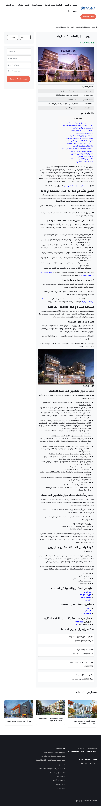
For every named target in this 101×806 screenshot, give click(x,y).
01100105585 (79, 622)
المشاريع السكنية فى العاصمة (82, 146)
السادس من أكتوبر (71, 5)
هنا (76, 624)
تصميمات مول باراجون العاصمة (82, 128)
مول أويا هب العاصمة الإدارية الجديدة (19, 721)
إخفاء (72, 118)
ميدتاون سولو (86, 613)
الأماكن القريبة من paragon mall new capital (78, 125)
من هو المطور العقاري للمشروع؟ (82, 154)
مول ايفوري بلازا (85, 594)
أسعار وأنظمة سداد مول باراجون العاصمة (79, 138)
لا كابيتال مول (86, 597)
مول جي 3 (87, 600)
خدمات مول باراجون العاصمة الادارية (81, 136)
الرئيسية (94, 27)
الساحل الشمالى (23, 5)
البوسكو (88, 611)
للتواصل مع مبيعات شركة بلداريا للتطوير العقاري (77, 148)
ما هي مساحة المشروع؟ (84, 161)
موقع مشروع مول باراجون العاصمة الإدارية (79, 123)
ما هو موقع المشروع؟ (85, 156)
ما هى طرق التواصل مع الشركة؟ (82, 159)
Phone (12, 37)
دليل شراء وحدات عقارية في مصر (75, 186)
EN (69, 11)
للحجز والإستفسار (88, 16)
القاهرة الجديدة (37, 5)
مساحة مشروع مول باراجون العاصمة (81, 130)
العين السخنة (10, 5)
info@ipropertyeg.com (76, 751)
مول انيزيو (87, 592)
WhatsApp (24, 37)
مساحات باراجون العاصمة (84, 133)
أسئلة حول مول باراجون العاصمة (82, 151)
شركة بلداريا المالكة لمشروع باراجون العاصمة (79, 141)
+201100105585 (91, 751)
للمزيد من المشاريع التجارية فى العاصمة (80, 143)
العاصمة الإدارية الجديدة (53, 5)
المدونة (75, 11)
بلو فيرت (88, 608)
